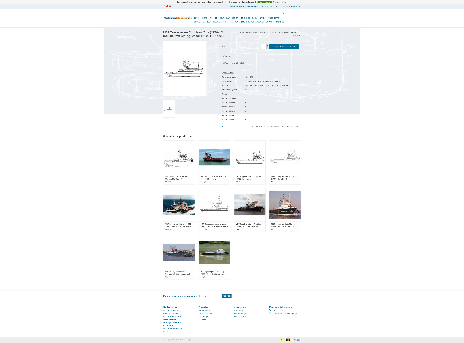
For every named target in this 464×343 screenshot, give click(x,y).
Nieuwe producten (206, 313)
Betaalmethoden (169, 319)
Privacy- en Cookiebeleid (172, 328)
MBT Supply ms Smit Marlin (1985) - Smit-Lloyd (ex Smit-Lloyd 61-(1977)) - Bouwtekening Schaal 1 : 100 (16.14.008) (284, 225)
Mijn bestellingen (240, 313)
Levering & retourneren (172, 322)
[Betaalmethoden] (282, 340)
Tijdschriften (274, 18)
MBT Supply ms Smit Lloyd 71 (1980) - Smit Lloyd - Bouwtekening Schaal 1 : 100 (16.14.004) (283, 177)
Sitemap (166, 331)
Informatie (226, 56)
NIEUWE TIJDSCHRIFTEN (223, 22)
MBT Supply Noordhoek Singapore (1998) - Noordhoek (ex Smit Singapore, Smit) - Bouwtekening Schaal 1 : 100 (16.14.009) (177, 272)
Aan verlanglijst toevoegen (261, 126)
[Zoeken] (283, 14)
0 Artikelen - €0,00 (271, 6)
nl (164, 6)
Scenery (235, 18)
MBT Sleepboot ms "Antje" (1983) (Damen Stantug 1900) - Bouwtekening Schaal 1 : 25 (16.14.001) (179, 177)
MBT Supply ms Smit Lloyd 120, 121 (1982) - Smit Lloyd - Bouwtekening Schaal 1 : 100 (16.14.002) (213, 177)
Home (196, 18)
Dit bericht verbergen (263, 2)
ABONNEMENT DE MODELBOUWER (249, 22)
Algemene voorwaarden (172, 316)
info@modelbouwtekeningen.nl (285, 313)
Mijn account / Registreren (292, 6)
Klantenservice (168, 325)
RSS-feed (202, 319)
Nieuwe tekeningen (202, 22)
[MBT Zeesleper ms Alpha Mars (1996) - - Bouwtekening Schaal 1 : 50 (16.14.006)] (214, 204)
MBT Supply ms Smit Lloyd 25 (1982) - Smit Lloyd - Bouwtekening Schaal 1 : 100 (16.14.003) (248, 177)
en (170, 6)
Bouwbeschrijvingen (275, 22)
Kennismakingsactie (171, 310)
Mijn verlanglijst (240, 316)
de (167, 6)
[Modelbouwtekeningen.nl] (178, 18)
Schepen (204, 18)
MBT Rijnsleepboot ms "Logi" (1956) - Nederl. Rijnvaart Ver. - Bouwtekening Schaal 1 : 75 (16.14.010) (213, 272)
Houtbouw (225, 18)
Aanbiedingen (204, 316)
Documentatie (258, 18)
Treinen (214, 18)
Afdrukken (295, 126)
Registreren (238, 310)
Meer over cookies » (280, 2)
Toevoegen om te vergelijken (281, 126)
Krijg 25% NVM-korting (172, 313)
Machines (245, 18)
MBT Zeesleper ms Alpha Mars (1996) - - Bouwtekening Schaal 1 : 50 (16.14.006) (214, 225)
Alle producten (204, 310)
